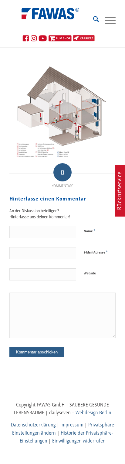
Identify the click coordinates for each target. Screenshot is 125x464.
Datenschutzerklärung (33, 424)
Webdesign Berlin (93, 412)
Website (90, 273)
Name (89, 231)
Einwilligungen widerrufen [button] (79, 440)
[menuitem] (93, 20)
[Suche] (93, 20)
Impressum (71, 424)
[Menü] (107, 20)
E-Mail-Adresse (96, 252)
